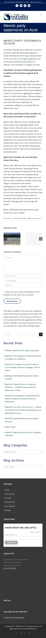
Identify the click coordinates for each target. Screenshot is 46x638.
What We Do (10, 502)
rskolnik (8, 218)
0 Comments (37, 218)
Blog (29, 218)
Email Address (11, 535)
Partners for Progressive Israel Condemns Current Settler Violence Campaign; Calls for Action (22, 367)
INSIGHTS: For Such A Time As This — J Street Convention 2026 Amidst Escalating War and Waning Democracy (23, 410)
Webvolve (33, 629)
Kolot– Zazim (10, 427)
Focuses (8, 498)
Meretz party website (24, 61)
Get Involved (10, 506)
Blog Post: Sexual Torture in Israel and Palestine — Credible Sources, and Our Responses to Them (20, 387)
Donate (8, 510)
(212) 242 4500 (36, 2)
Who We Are (10, 494)
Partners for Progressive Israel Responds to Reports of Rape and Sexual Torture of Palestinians (22, 398)
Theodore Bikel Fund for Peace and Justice (22, 350)
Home (7, 490)
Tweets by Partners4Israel (14, 617)
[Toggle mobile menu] (41, 14)
